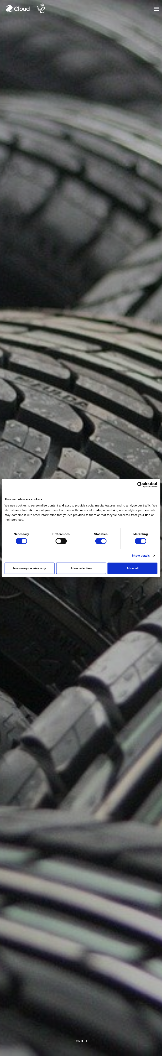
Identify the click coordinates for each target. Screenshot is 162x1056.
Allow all (132, 568)
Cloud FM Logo (18, 8)
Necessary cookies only (29, 568)
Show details (141, 555)
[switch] (61, 541)
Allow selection (81, 568)
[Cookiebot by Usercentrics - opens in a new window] (140, 485)
